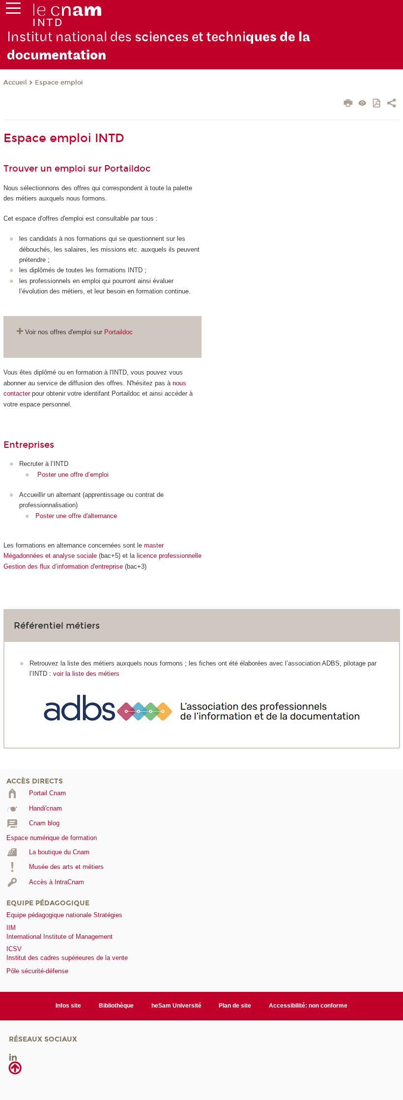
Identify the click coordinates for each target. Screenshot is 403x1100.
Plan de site (235, 1005)
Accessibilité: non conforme (308, 1005)
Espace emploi (59, 83)
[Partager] (391, 104)
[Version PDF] (377, 104)
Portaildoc (118, 332)
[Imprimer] (348, 104)
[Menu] (13, 10)
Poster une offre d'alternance (76, 516)
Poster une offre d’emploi (73, 474)
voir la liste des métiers (86, 673)
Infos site (68, 1005)
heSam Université (176, 1005)
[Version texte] (362, 104)
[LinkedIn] (13, 1056)
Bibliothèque (116, 1005)
